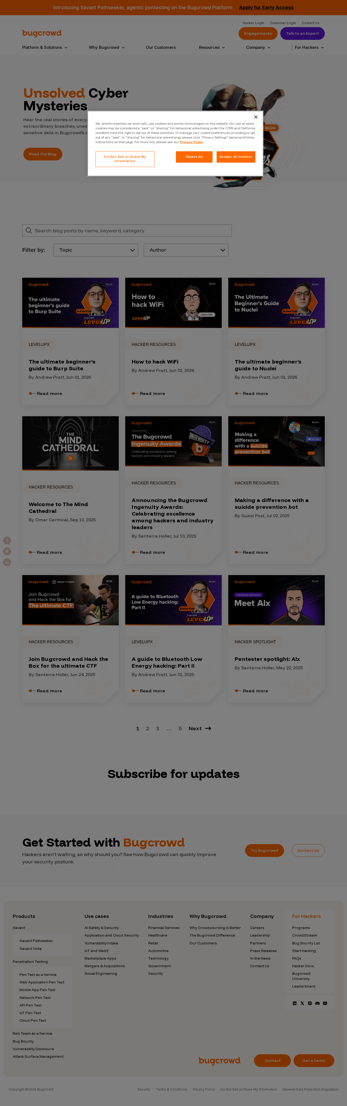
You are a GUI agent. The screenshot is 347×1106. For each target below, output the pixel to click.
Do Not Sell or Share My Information (125, 159)
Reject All (194, 157)
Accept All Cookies (236, 157)
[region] (175, 143)
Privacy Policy (191, 142)
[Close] (256, 117)
